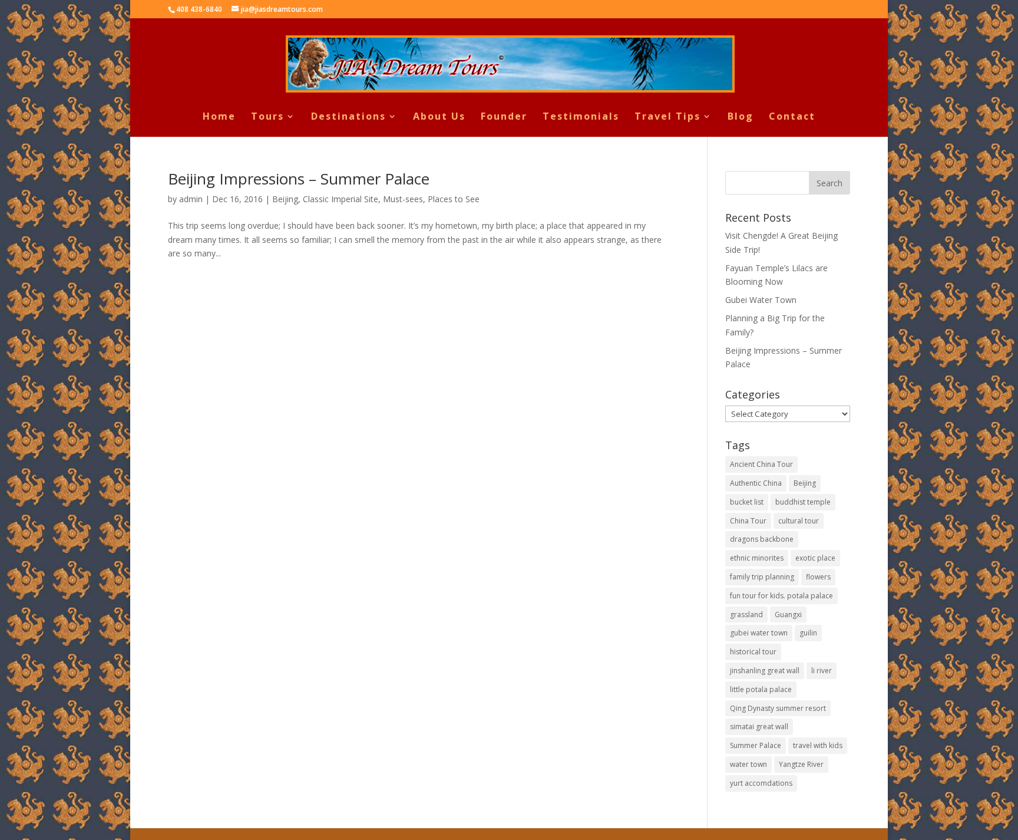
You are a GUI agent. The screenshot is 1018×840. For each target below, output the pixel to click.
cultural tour (798, 521)
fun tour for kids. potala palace (781, 596)
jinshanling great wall (764, 671)
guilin (808, 633)
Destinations (348, 117)
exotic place (815, 558)
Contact (792, 117)
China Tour (748, 521)
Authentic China (756, 483)
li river (821, 671)
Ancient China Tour (761, 464)
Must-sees (403, 199)
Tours (267, 117)
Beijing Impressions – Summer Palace (298, 178)
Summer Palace (755, 745)
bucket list (747, 502)
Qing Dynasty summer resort (778, 708)
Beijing (285, 199)
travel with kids (817, 745)
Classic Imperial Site (340, 199)
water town (748, 764)
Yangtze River (801, 764)
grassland (746, 615)
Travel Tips (667, 117)
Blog (740, 117)
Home (219, 117)
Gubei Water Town (760, 299)
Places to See (454, 199)
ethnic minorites (757, 558)
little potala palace (761, 689)
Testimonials (581, 117)
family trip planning (762, 577)
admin (191, 199)
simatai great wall (759, 727)
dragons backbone (762, 539)
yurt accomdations (761, 783)
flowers (818, 577)
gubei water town (759, 633)
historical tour (753, 652)
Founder (504, 117)
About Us (439, 117)
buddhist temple (803, 502)
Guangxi (788, 615)
